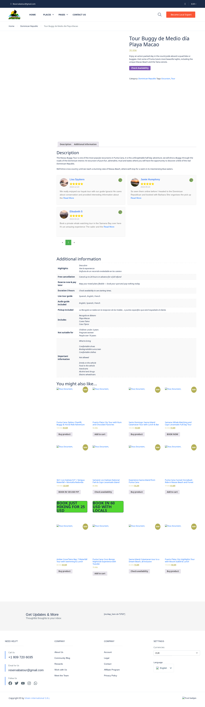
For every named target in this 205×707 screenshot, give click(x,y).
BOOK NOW (172, 434)
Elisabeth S (76, 211)
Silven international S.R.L (37, 698)
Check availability (103, 492)
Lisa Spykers (77, 179)
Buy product (65, 434)
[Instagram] (29, 683)
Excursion (165, 78)
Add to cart (100, 434)
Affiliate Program (112, 669)
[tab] (65, 144)
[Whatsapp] (35, 683)
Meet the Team (61, 675)
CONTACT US (79, 14)
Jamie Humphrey (150, 179)
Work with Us (60, 669)
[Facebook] (10, 683)
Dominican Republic (29, 26)
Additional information (85, 144)
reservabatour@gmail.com (26, 670)
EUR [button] (193, 4)
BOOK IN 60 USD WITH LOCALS (104, 506)
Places (47, 14)
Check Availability (140, 68)
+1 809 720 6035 (20, 657)
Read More (68, 198)
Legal (106, 658)
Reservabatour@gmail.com (24, 4)
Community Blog (62, 658)
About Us (58, 652)
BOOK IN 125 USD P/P (69, 492)
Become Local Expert (181, 14)
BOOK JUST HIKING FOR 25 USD (71, 506)
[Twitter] (16, 683)
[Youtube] (23, 683)
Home (32, 14)
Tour (173, 78)
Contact (107, 664)
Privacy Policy (110, 675)
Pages (62, 14)
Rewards (58, 664)
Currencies (159, 647)
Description (65, 144)
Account (108, 652)
